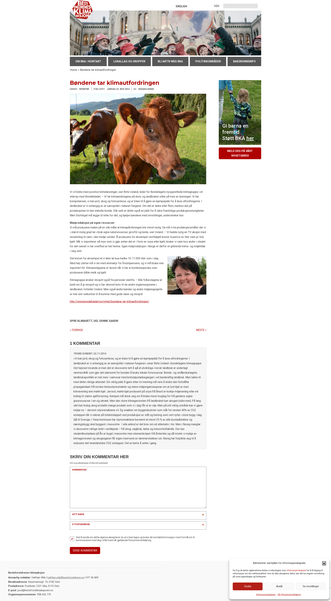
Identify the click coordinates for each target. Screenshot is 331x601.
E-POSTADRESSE (81, 524)
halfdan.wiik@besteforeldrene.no (65, 577)
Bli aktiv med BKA (170, 61)
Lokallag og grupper (129, 61)
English (181, 6)
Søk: (217, 6)
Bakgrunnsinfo (244, 61)
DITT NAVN (78, 514)
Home (73, 69)
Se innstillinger (311, 586)
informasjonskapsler (296, 570)
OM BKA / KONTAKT (88, 61)
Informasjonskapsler (266, 594)
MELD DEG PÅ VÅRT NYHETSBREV (240, 153)
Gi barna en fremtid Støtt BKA (238, 132)
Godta (247, 586)
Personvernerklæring (139, 540)
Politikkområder (208, 61)
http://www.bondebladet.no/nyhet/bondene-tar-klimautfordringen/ (109, 301)
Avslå (279, 586)
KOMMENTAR (79, 469)
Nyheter (84, 89)
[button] (324, 563)
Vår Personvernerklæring (289, 594)
